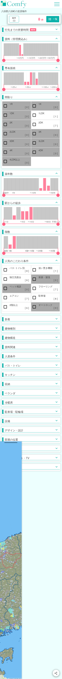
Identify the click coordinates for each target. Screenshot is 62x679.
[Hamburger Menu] (57, 3)
